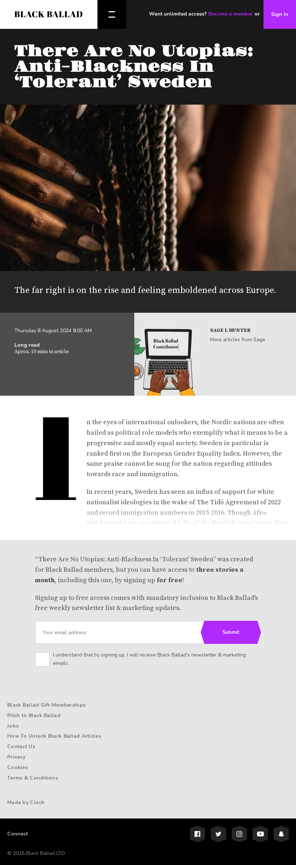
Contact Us (21, 746)
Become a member (230, 13)
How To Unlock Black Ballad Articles (54, 736)
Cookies (17, 767)
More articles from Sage (237, 339)
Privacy (16, 757)
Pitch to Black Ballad (33, 715)
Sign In (279, 14)
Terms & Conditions (32, 777)
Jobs (12, 726)
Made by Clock (26, 802)
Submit (230, 632)
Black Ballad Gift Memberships (46, 705)
